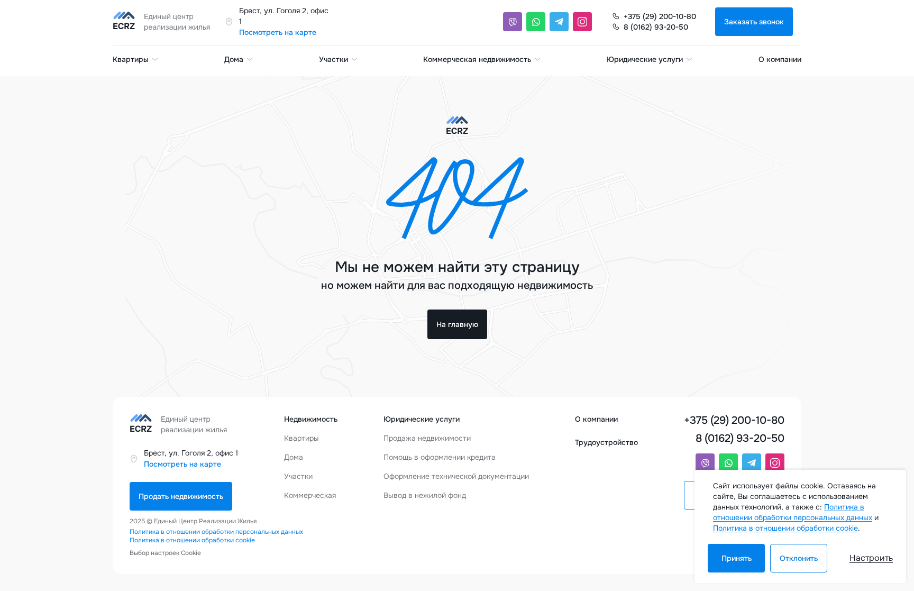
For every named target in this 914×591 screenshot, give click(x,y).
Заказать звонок (754, 21)
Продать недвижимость (181, 496)
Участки (333, 59)
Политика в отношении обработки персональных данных (216, 532)
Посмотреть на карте (277, 32)
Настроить (871, 557)
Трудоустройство (606, 442)
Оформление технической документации (456, 476)
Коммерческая (310, 495)
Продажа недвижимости (427, 438)
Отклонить (799, 558)
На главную (457, 324)
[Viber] (512, 21)
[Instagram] (582, 21)
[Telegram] (559, 21)
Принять (736, 558)
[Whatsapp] (535, 21)
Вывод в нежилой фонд (424, 495)
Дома (233, 59)
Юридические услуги (645, 59)
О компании (779, 59)
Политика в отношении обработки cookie (192, 540)
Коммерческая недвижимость (477, 59)
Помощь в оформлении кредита (439, 457)
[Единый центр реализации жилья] (164, 21)
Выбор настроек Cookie (165, 553)
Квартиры (131, 59)
